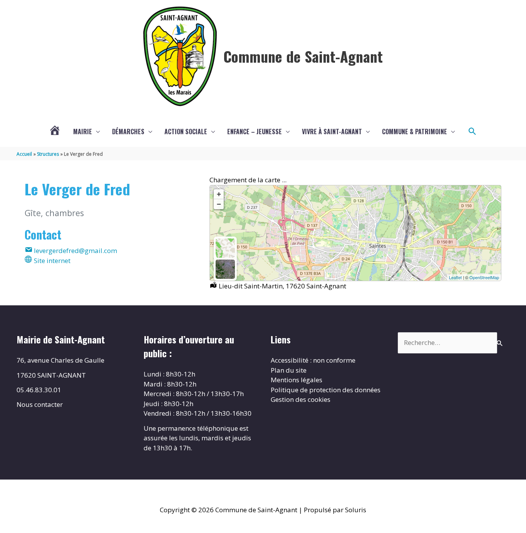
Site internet (51, 260)
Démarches (128, 131)
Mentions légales (296, 379)
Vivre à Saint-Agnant (332, 131)
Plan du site (289, 370)
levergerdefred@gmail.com (74, 250)
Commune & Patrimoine (414, 131)
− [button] (219, 204)
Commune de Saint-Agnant (303, 56)
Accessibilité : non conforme (313, 360)
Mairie (82, 131)
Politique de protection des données (325, 389)
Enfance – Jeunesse (254, 131)
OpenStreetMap (484, 277)
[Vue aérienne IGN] (225, 269)
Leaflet (455, 277)
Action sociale (185, 131)
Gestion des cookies (300, 399)
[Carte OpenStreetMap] (225, 248)
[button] (472, 132)
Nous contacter (40, 404)
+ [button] (219, 194)
